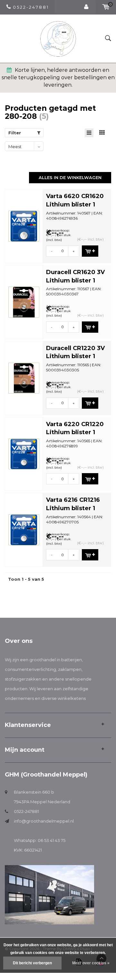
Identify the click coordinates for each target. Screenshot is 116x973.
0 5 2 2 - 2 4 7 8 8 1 (30, 7)
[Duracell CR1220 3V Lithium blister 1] (23, 377)
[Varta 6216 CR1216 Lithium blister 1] (23, 529)
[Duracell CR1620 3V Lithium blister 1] (23, 301)
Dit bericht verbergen (32, 963)
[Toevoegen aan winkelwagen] (90, 251)
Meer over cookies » (91, 963)
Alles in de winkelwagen (70, 177)
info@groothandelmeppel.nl (44, 821)
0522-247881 (26, 811)
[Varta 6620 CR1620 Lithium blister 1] (23, 225)
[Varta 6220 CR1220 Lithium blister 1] (23, 453)
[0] (106, 7)
